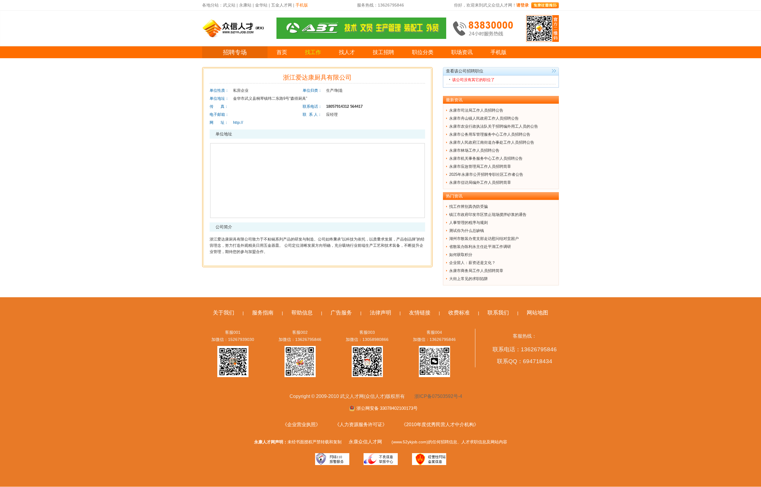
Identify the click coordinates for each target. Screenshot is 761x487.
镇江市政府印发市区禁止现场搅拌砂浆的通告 (487, 214)
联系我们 (498, 313)
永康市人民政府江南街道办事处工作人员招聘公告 (491, 142)
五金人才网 (281, 5)
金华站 (261, 5)
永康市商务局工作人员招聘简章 (476, 270)
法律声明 (380, 313)
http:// (238, 122)
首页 (281, 52)
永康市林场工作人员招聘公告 (474, 150)
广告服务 (341, 313)
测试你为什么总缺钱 (466, 230)
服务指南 (262, 313)
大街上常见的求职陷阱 (468, 278)
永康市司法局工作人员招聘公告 (476, 110)
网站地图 (537, 313)
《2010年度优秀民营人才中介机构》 (440, 424)
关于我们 (223, 313)
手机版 (498, 52)
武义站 (229, 5)
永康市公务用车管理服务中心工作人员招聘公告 (489, 134)
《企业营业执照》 (301, 424)
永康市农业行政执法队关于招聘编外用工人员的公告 (493, 126)
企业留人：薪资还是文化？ (472, 262)
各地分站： (212, 5)
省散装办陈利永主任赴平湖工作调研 (480, 246)
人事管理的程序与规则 (468, 222)
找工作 (313, 52)
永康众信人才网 (365, 441)
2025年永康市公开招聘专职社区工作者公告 (486, 174)
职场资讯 (462, 52)
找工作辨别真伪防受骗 (468, 206)
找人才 (347, 52)
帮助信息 (302, 313)
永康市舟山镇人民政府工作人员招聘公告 (484, 118)
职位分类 (422, 52)
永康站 (245, 5)
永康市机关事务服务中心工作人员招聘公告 (486, 158)
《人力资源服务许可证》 (361, 424)
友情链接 (419, 313)
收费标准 (459, 313)
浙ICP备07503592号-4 (438, 396)
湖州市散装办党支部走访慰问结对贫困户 (484, 238)
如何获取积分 (460, 254)
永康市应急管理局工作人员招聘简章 (480, 166)
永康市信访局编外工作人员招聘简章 (480, 182)
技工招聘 (383, 52)
